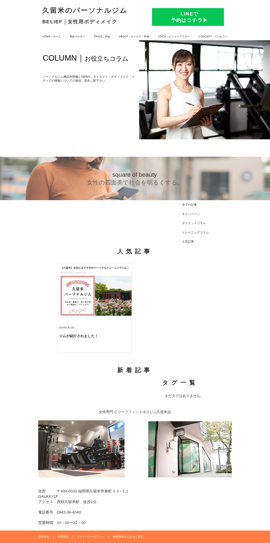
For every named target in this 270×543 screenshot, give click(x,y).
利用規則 (63, 536)
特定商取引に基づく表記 (128, 536)
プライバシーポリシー (91, 536)
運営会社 (43, 536)
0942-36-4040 (69, 512)
